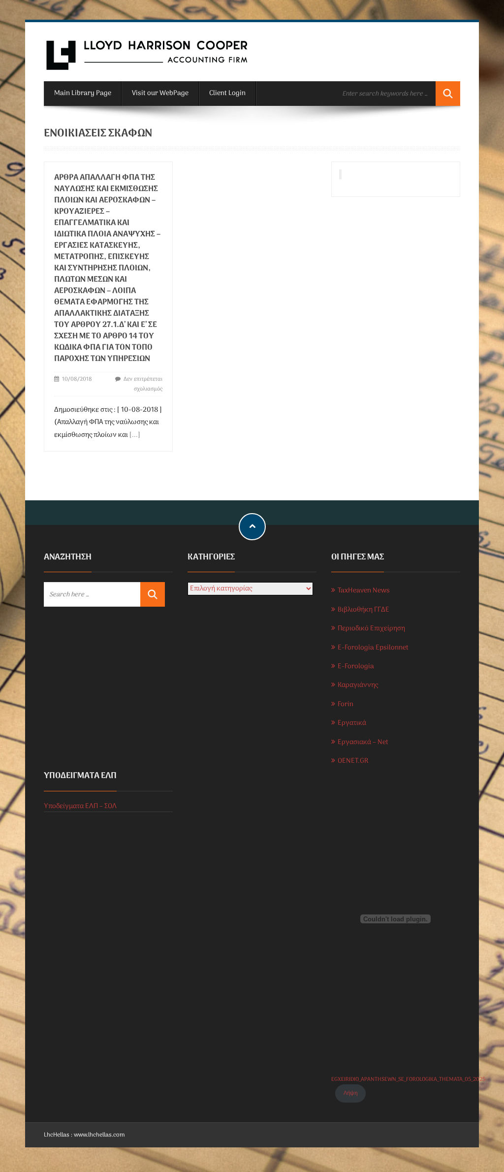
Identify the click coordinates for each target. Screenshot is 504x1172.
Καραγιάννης (358, 685)
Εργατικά (352, 723)
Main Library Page (82, 93)
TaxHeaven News (364, 590)
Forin (345, 704)
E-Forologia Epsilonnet (373, 647)
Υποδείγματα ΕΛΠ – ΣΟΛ (80, 806)
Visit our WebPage (160, 93)
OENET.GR (353, 761)
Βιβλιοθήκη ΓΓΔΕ (363, 610)
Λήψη (350, 1093)
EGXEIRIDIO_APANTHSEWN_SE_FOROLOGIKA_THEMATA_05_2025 (408, 1079)
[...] (134, 435)
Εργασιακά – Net (363, 742)
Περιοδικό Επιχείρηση (371, 628)
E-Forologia (356, 666)
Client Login (227, 93)
